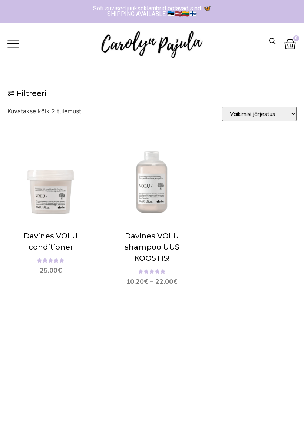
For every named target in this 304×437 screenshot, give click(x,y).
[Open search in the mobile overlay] (272, 41)
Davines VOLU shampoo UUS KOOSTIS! (152, 247)
